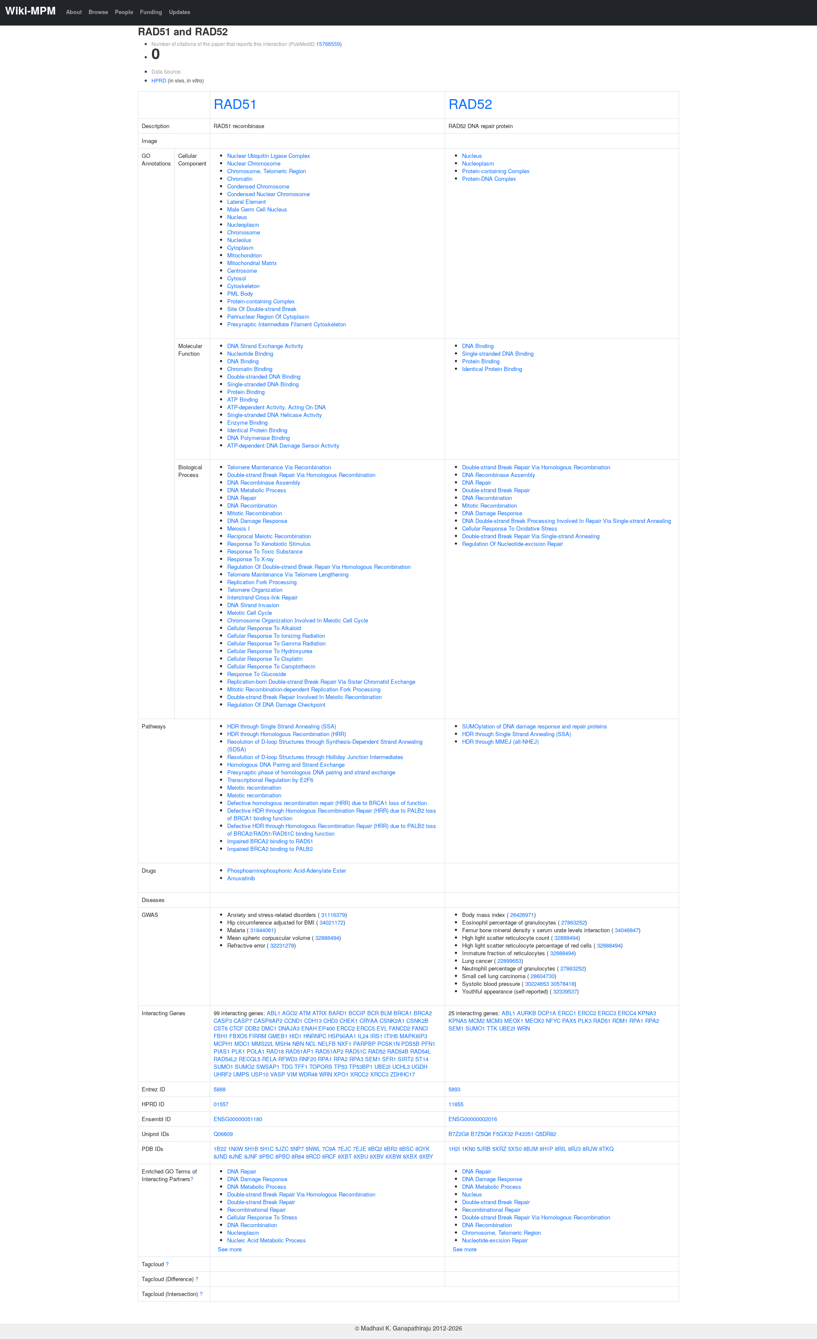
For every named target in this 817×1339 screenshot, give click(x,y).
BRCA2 (423, 1013)
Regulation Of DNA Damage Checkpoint (276, 704)
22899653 (509, 960)
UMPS (241, 1074)
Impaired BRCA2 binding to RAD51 (270, 841)
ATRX (319, 1013)
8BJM (530, 1149)
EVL (382, 1028)
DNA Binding (243, 361)
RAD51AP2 (329, 1051)
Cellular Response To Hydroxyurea (269, 651)
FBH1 (221, 1036)
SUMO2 (244, 1066)
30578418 (562, 983)
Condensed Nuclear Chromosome (268, 194)
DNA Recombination (252, 505)
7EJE (359, 1149)
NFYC (553, 1020)
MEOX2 (534, 1020)
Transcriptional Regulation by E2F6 (270, 780)
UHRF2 (222, 1074)
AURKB (526, 1013)
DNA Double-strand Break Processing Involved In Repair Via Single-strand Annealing (566, 521)
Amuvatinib (241, 878)
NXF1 (344, 1043)
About (74, 12)
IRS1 (376, 1036)
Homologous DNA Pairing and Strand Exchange (286, 764)
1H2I (454, 1149)
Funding (151, 12)
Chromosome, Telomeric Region (266, 171)
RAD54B (397, 1051)
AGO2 (289, 1013)
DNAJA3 (289, 1028)
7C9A (329, 1149)
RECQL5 (249, 1059)
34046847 (627, 930)
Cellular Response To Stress (262, 1217)
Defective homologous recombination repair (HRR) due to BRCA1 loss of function (327, 803)
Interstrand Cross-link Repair (262, 597)
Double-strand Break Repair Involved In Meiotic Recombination (304, 697)
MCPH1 (223, 1043)
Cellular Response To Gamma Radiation (276, 643)
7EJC (344, 1149)
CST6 (221, 1028)
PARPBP (364, 1043)
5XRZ (499, 1149)
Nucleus (237, 217)
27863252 (573, 922)
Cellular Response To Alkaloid (264, 628)
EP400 (326, 1028)
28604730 (542, 976)
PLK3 (584, 1020)
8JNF (250, 1156)
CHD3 (330, 1020)
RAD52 (470, 103)
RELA (269, 1059)
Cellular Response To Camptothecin (271, 666)
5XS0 (515, 1149)
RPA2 (341, 1059)
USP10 (260, 1074)
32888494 (327, 938)
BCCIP (357, 1013)
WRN (325, 1074)
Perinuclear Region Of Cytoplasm (268, 316)
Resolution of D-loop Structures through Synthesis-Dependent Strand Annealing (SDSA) (325, 745)
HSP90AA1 (342, 1036)
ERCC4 (627, 1013)
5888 (220, 1089)
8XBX (410, 1156)
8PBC (266, 1156)
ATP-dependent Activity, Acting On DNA (276, 407)
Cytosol (236, 278)
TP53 (340, 1066)
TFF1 (301, 1066)
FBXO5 (238, 1036)
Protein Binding (246, 392)
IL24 (363, 1036)
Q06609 (223, 1134)
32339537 (565, 991)
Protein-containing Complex (261, 301)
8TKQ (606, 1149)
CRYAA (369, 1020)
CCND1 (293, 1020)
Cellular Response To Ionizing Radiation (276, 635)
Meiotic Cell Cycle (249, 612)
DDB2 (252, 1028)
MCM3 (494, 1020)
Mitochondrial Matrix (252, 263)
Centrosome (242, 270)
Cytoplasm (240, 247)
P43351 (524, 1134)
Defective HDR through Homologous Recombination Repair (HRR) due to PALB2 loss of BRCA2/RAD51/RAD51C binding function (331, 829)
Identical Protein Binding (257, 430)
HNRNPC (314, 1036)
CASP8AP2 (268, 1020)
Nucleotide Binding (250, 353)
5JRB (484, 1149)
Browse (98, 12)
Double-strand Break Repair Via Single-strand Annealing (531, 536)
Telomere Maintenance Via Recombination (279, 467)
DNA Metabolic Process (256, 490)
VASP (277, 1074)
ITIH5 (391, 1036)
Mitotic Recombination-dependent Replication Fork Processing (303, 689)
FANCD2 (399, 1028)
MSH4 (283, 1043)
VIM (292, 1074)
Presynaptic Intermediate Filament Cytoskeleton (286, 324)
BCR (373, 1013)
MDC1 (242, 1043)
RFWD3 (287, 1059)
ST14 (421, 1059)
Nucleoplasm (243, 224)
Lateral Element (246, 201)
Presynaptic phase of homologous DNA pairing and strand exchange (311, 772)
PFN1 (428, 1043)
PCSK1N (388, 1043)
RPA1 (325, 1059)
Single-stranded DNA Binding (263, 384)
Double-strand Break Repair (496, 490)
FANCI (420, 1028)
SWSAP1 (268, 1066)
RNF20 (307, 1059)
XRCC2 (359, 1074)
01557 (221, 1104)
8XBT (345, 1156)
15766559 (328, 43)
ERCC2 (346, 1028)
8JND (220, 1156)
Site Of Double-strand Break (262, 309)
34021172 (331, 922)
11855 (455, 1104)
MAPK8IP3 (413, 1036)
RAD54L (420, 1051)
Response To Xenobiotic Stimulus (269, 544)
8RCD (313, 1156)
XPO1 (341, 1074)
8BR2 (390, 1149)
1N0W (235, 1149)
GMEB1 (278, 1036)
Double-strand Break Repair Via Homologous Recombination (301, 475)
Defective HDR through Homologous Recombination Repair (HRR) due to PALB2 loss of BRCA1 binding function (331, 814)
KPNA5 (457, 1020)
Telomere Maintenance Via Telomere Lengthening (288, 574)
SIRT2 (406, 1059)
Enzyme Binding (247, 422)
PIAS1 (222, 1051)
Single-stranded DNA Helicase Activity (274, 415)
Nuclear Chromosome (253, 163)
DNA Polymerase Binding (258, 438)
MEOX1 (513, 1020)
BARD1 (338, 1013)
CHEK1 (349, 1020)
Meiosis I (238, 528)
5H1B (251, 1149)
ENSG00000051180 (238, 1119)
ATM (305, 1013)
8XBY (426, 1156)
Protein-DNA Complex (489, 178)
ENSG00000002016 (472, 1119)
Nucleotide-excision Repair (495, 1240)
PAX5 (569, 1020)
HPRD (158, 80)
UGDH (419, 1066)
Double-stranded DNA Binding (263, 376)
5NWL (313, 1149)
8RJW (590, 1149)
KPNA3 (647, 1013)
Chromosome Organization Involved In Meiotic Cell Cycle (297, 620)
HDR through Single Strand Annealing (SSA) (281, 726)
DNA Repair (241, 498)
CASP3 (223, 1020)
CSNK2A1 (392, 1020)
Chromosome (243, 232)
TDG (287, 1066)
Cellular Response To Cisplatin (265, 658)
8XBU (361, 1156)
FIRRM (257, 1036)
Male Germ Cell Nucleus (257, 209)
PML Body (240, 293)
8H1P (546, 1149)
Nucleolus (239, 240)
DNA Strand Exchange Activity (265, 346)
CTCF (236, 1028)
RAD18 (275, 1051)
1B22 (220, 1149)
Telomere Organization (255, 589)
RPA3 (356, 1059)
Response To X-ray (250, 559)
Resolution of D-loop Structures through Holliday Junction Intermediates (315, 757)
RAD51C (355, 1051)
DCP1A (547, 1013)
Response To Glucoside (256, 674)
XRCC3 (379, 1074)
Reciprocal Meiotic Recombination (269, 536)
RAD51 (235, 103)
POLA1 (256, 1051)
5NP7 (297, 1149)
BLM (386, 1013)
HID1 (295, 1036)
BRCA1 (403, 1013)
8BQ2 (375, 1149)
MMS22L (262, 1043)
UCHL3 (401, 1066)
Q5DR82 (545, 1134)
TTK (492, 1028)
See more (230, 1249)
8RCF (329, 1156)
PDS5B (410, 1043)
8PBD (282, 1156)
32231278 (282, 945)
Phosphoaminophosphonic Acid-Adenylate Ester (286, 870)
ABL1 (273, 1013)
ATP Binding (242, 399)
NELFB (327, 1043)
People (124, 12)
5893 (454, 1089)
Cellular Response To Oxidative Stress (509, 528)
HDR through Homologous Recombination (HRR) (286, 734)
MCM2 (476, 1020)
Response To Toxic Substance (265, 551)
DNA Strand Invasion (253, 605)
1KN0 (468, 1149)
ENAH (309, 1028)
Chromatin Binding (249, 369)
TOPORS (320, 1066)
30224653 (537, 983)
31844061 (262, 930)
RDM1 (620, 1020)
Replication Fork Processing (262, 582)
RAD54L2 (225, 1059)
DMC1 (269, 1028)
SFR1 (389, 1059)
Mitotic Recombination (254, 513)
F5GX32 (503, 1134)
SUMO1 (223, 1066)
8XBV (377, 1156)
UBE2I (382, 1066)
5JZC (282, 1149)
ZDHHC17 (402, 1074)
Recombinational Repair (256, 1209)
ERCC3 (607, 1013)
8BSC (406, 1149)
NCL (311, 1043)
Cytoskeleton (243, 286)
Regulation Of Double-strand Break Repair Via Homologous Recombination (319, 566)
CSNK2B (417, 1020)
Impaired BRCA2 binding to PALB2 (270, 849)
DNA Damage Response (257, 521)
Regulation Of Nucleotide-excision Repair (512, 544)
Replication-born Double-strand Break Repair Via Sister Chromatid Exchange (321, 681)
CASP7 (243, 1020)
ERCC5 (366, 1028)
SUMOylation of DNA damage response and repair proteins (534, 726)
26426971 (522, 915)
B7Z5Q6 (481, 1134)
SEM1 (372, 1059)
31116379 (333, 915)
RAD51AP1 (300, 1051)
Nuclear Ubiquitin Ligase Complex (268, 155)
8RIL (560, 1149)
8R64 (297, 1156)
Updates (179, 12)
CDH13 (313, 1020)
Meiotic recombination (254, 787)
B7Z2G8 (458, 1134)
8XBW (393, 1156)
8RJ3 (574, 1149)
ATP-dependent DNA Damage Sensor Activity (283, 445)
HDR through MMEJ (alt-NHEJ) (500, 741)
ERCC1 (567, 1013)
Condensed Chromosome (258, 186)
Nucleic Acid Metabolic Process (266, 1240)
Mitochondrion (244, 255)
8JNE (236, 1156)
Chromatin (239, 178)
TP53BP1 (361, 1066)
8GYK (422, 1149)
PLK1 (238, 1051)
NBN (298, 1043)
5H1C (267, 1149)
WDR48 (308, 1074)
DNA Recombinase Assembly (263, 482)
